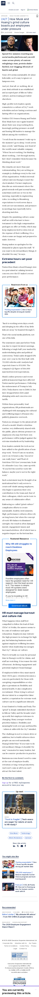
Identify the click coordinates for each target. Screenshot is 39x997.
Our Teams (32, 943)
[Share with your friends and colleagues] (22, 846)
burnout (28, 838)
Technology (25, 833)
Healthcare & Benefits (19, 16)
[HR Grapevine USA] (3, 3)
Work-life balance (15, 838)
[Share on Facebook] (25, 846)
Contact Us (23, 948)
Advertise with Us (21, 943)
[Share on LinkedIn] (14, 846)
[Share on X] (18, 846)
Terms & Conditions (10, 946)
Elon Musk (14, 833)
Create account (14, 10)
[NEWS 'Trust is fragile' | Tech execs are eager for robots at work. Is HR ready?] (19, 810)
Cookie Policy (24, 946)
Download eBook (19, 606)
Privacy (33, 946)
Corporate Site (8, 943)
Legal (15, 948)
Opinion (4, 16)
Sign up (5, 783)
